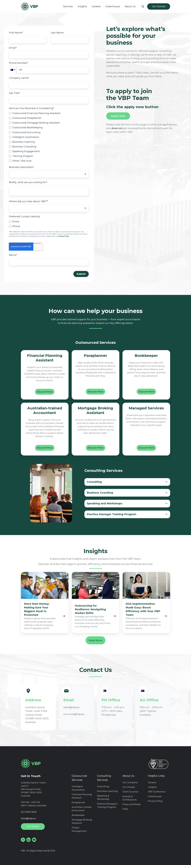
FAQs (125, 809)
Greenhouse (112, 6)
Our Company (130, 782)
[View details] (23, 840)
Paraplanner (78, 802)
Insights (82, 6)
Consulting (103, 786)
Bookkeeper (78, 815)
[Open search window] (142, 6)
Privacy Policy (155, 801)
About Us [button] (130, 6)
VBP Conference (157, 791)
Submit (81, 274)
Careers (96, 6)
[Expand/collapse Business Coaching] (166, 492)
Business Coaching (107, 791)
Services (68, 6)
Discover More (44, 391)
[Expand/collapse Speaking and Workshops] (166, 503)
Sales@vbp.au (28, 818)
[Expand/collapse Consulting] (166, 482)
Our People (128, 787)
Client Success (130, 791)
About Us (128, 775)
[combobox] (49, 174)
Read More (95, 640)
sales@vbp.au (71, 707)
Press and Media (131, 804)
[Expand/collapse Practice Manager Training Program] (166, 514)
